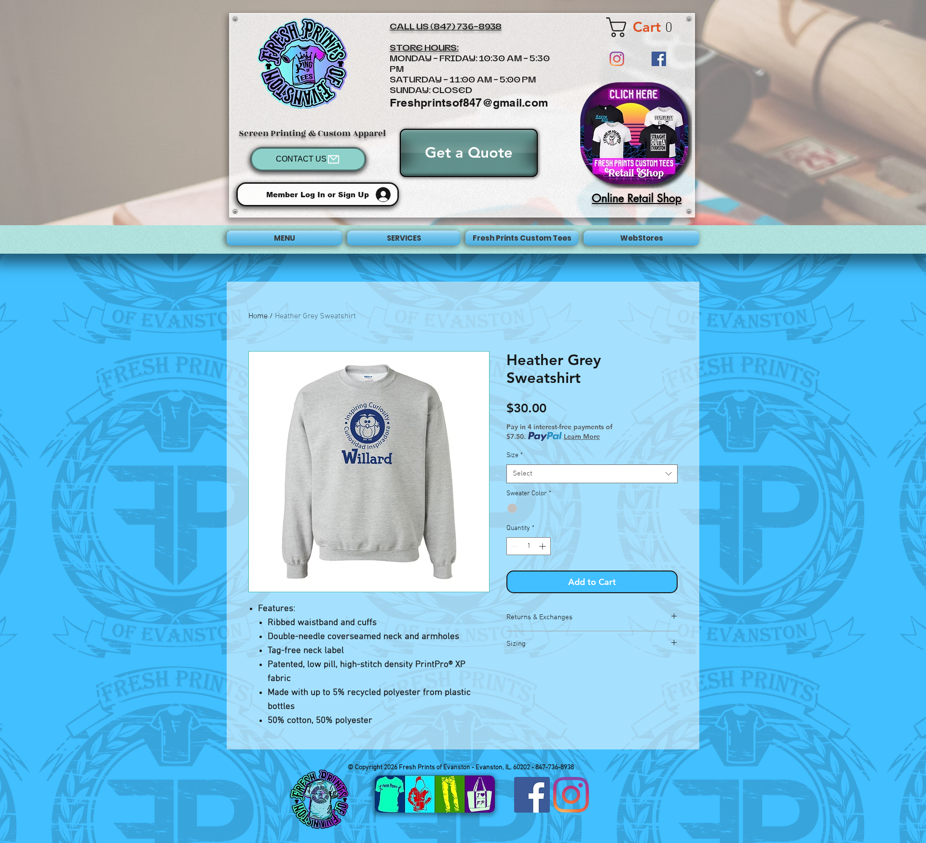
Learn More (582, 436)
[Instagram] (617, 59)
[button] (645, 27)
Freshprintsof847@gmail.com (469, 102)
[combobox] (592, 473)
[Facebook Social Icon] (659, 59)
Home (258, 316)
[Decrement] (514, 546)
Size (514, 455)
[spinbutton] (528, 546)
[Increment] (543, 546)
